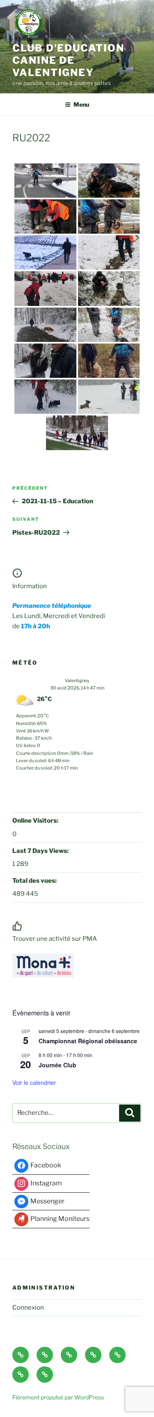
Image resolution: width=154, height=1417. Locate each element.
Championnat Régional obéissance (88, 1041)
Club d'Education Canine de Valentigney (68, 60)
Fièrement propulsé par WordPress (58, 1397)
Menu (81, 104)
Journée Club (57, 1065)
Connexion (28, 1307)
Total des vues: (35, 880)
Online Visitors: (36, 820)
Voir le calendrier (34, 1082)
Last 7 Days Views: (41, 851)
